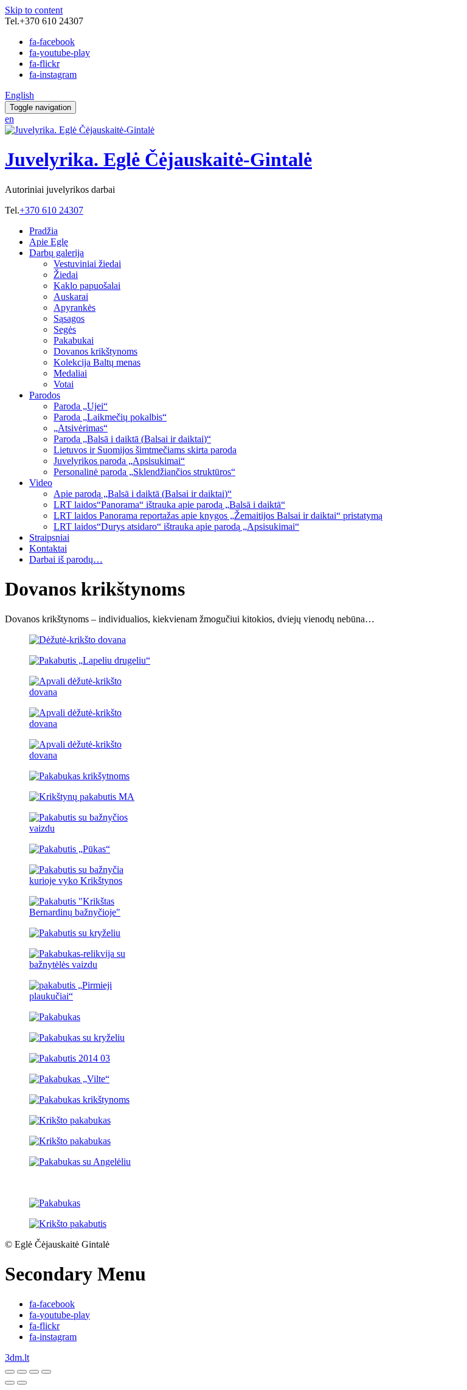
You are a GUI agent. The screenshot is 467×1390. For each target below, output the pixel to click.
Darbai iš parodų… (66, 559)
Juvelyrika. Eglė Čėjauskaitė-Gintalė (158, 159)
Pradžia (43, 231)
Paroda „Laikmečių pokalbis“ (110, 417)
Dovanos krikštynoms (95, 351)
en (9, 119)
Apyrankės (74, 307)
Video (40, 483)
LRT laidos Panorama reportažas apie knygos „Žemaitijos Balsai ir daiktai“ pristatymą (218, 515)
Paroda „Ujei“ (81, 406)
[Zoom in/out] (46, 1372)
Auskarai (71, 296)
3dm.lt (17, 1357)
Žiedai (66, 274)
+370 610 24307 (51, 210)
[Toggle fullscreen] (34, 1372)
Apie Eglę (48, 242)
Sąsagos (69, 318)
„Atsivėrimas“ (81, 428)
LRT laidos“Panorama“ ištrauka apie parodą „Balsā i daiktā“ (169, 504)
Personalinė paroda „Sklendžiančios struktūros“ (144, 472)
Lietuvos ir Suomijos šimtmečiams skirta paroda (145, 450)
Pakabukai (74, 340)
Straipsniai (49, 537)
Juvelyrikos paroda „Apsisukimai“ (119, 461)
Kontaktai (48, 548)
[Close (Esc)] (10, 1372)
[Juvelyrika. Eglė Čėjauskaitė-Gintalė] (79, 130)
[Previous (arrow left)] (10, 1383)
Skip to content (34, 10)
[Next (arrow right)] (22, 1383)
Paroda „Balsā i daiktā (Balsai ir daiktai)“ (132, 439)
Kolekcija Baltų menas (97, 362)
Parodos (44, 395)
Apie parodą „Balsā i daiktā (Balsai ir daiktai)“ (143, 493)
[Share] (22, 1372)
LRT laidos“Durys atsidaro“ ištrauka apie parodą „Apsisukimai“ (176, 526)
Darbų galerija (56, 253)
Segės (65, 329)
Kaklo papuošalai (87, 285)
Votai (64, 384)
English (19, 95)
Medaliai (70, 373)
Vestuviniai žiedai (87, 264)
